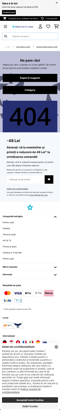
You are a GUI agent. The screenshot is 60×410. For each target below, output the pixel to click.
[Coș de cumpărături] (56, 27)
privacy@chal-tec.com (38, 195)
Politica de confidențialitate (17, 189)
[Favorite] (48, 27)
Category (30, 90)
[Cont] (40, 26)
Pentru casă (8, 222)
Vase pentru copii (23, 47)
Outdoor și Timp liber (12, 252)
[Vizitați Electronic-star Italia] (31, 342)
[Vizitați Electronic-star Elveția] (18, 342)
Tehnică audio (9, 234)
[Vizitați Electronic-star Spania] (38, 342)
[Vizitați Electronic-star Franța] (25, 342)
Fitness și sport (9, 246)
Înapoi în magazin (30, 78)
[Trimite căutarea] (5, 36)
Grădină (6, 228)
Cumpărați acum (9, 12)
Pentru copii (5, 47)
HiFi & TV (7, 240)
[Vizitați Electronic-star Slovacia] (45, 342)
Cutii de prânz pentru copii (46, 47)
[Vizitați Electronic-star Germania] (5, 342)
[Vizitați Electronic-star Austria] (11, 342)
